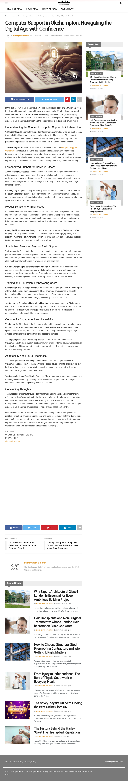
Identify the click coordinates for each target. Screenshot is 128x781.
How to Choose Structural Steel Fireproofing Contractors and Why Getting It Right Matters (57, 648)
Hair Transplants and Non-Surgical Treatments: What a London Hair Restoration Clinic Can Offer (57, 622)
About (7, 762)
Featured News (14, 9)
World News (67, 9)
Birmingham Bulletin (21, 35)
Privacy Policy (30, 762)
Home (7, 16)
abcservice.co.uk (12, 441)
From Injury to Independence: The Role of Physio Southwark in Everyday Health (57, 678)
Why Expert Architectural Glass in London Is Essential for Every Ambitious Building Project (57, 595)
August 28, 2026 (61, 603)
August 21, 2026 (61, 656)
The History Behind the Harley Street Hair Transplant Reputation (57, 730)
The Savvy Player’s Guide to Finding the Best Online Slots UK (58, 705)
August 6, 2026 (60, 736)
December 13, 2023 (41, 35)
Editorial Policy (17, 762)
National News (49, 9)
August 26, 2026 (61, 630)
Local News (32, 9)
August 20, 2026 (61, 711)
